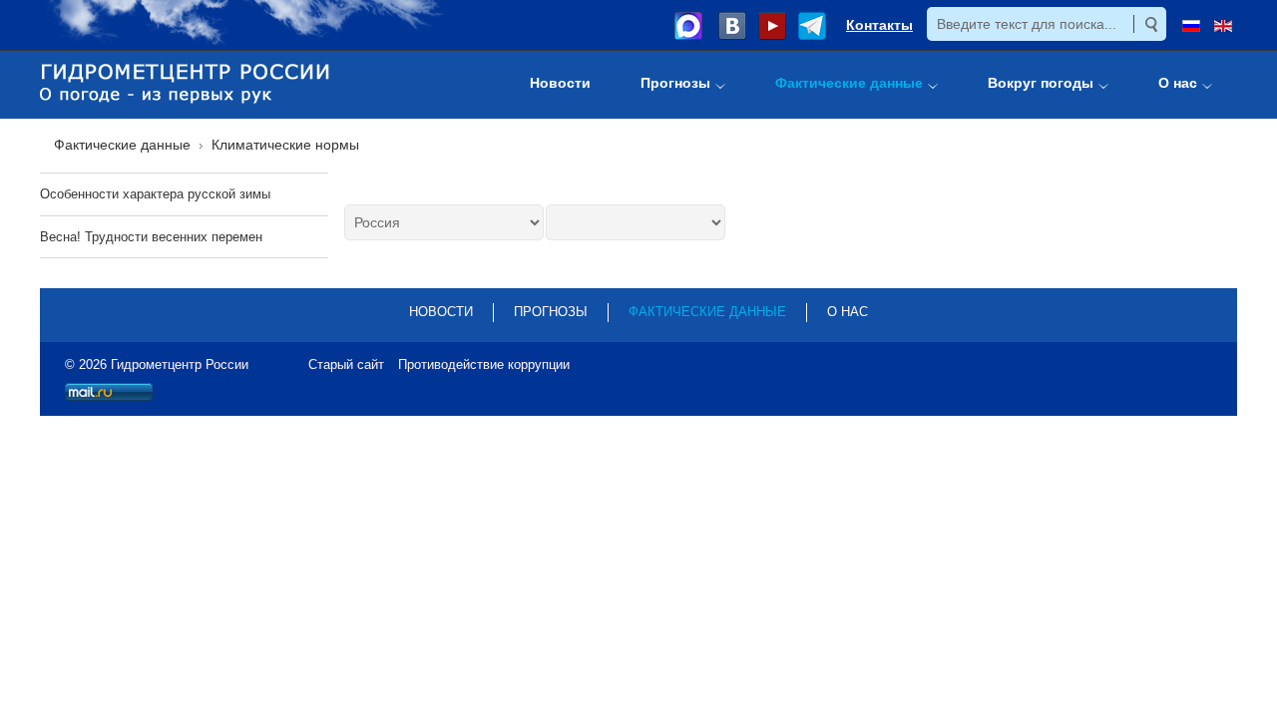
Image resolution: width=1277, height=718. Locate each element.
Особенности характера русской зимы (155, 193)
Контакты (879, 25)
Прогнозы (551, 311)
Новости (441, 311)
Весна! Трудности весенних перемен (151, 236)
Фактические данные (707, 311)
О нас (847, 311)
